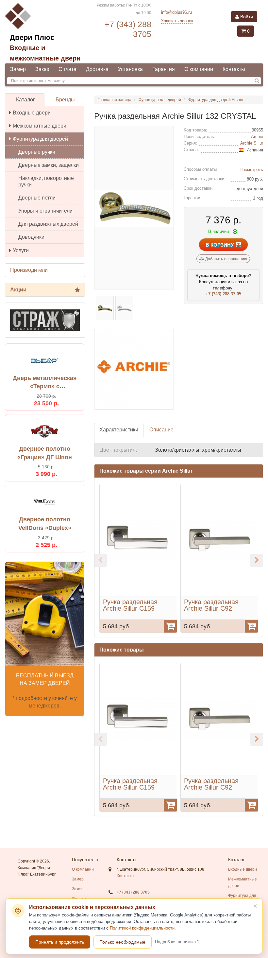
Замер (18, 69)
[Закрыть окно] (255, 906)
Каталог (25, 99)
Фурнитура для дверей (40, 139)
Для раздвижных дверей (48, 224)
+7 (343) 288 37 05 (223, 293)
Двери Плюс (32, 37)
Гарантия (163, 69)
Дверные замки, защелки (48, 165)
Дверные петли (37, 197)
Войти (246, 16)
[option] (138, 558)
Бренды (65, 99)
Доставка (97, 69)
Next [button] (256, 560)
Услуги (21, 250)
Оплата (67, 69)
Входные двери (32, 112)
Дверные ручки (36, 152)
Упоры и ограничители (45, 211)
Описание (161, 429)
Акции (18, 289)
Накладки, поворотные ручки (46, 181)
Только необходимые (122, 942)
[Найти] (257, 81)
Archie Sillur (251, 143)
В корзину (220, 245)
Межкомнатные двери (39, 126)
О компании (198, 69)
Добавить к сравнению (225, 259)
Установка (130, 69)
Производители (29, 270)
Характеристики (118, 429)
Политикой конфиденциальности (142, 928)
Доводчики (31, 237)
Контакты (234, 69)
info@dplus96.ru (176, 12)
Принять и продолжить (59, 942)
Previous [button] (100, 560)
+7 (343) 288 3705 (133, 892)
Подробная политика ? (177, 941)
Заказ (42, 69)
